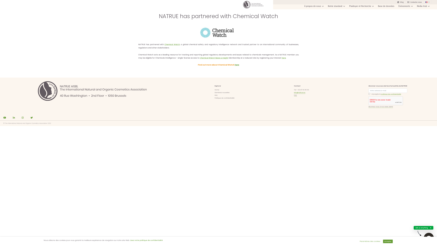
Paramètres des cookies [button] (370, 241)
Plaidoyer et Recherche (360, 6)
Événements (404, 6)
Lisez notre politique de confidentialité (146, 240)
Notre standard (335, 6)
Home (217, 90)
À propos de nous (312, 6)
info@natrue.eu (299, 93)
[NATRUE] (253, 4)
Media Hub (422, 6)
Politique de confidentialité (224, 98)
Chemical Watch (172, 44)
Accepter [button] (387, 241)
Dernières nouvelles (222, 93)
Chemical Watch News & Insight (214, 58)
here (284, 58)
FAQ (216, 95)
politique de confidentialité (391, 94)
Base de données (386, 6)
